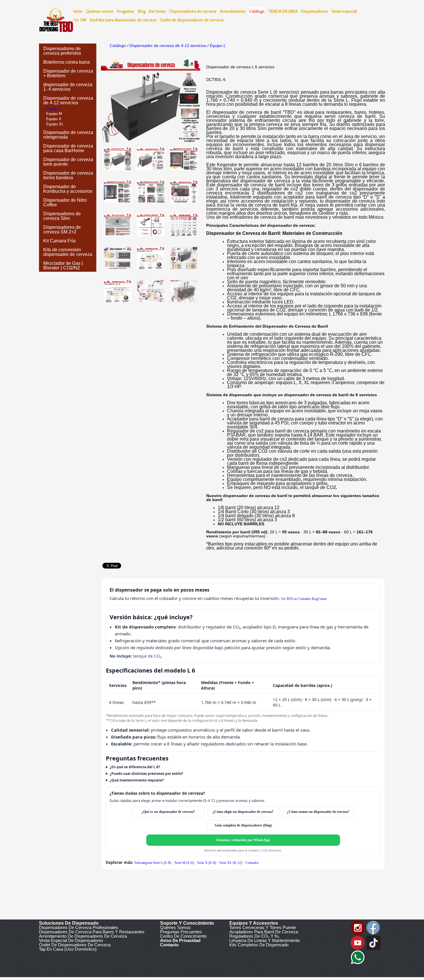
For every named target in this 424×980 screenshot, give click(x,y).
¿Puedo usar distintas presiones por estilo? (146, 773)
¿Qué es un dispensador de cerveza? (168, 812)
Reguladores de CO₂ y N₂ (254, 936)
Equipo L (217, 45)
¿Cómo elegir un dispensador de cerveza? (243, 812)
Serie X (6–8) (206, 863)
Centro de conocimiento (183, 936)
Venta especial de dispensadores (71, 940)
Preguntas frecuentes (181, 931)
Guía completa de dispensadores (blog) (243, 825)
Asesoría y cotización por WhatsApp (243, 840)
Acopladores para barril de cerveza (263, 931)
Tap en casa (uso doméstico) (68, 949)
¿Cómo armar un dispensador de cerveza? (318, 812)
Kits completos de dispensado (258, 944)
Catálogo (118, 45)
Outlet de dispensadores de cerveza (74, 944)
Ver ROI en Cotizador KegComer (304, 599)
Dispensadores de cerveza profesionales (78, 927)
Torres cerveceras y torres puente (262, 927)
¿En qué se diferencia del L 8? (135, 766)
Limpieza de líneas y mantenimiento (264, 940)
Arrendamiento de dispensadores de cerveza (83, 936)
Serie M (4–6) (184, 863)
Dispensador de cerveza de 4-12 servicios (168, 45)
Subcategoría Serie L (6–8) (152, 863)
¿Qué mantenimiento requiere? (137, 780)
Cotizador (252, 863)
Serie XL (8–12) (230, 863)
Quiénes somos (175, 927)
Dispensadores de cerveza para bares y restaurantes (92, 931)
